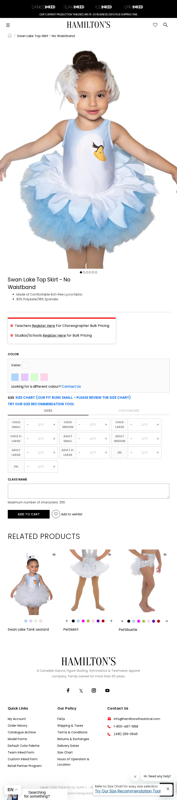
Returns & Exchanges (73, 739)
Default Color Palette (24, 746)
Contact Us (71, 386)
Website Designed (77, 793)
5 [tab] (93, 272)
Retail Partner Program (25, 766)
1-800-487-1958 (126, 726)
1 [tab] (81, 272)
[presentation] (67, 621)
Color (13, 354)
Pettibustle (128, 629)
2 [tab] (84, 272)
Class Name (17, 479)
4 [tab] (90, 272)
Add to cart (29, 514)
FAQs (61, 719)
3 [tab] (87, 272)
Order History (17, 725)
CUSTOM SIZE (129, 410)
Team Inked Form (21, 752)
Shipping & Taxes (70, 725)
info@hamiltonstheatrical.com (137, 719)
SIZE (69, 397)
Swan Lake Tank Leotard (28, 629)
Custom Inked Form (23, 759)
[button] (41, 404)
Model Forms (17, 739)
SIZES (48, 410)
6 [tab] (96, 272)
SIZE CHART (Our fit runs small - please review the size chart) (73, 397)
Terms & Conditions (72, 732)
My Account (17, 719)
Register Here (43, 325)
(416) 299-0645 (126, 734)
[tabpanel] (88, 155)
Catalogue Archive (22, 732)
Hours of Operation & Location (73, 762)
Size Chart (65, 752)
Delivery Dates (68, 746)
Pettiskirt (71, 629)
